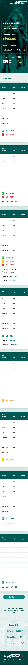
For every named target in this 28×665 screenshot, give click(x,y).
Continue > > (14, 597)
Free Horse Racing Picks (13, 77)
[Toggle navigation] (2, 3)
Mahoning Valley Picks (12, 50)
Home (3, 77)
